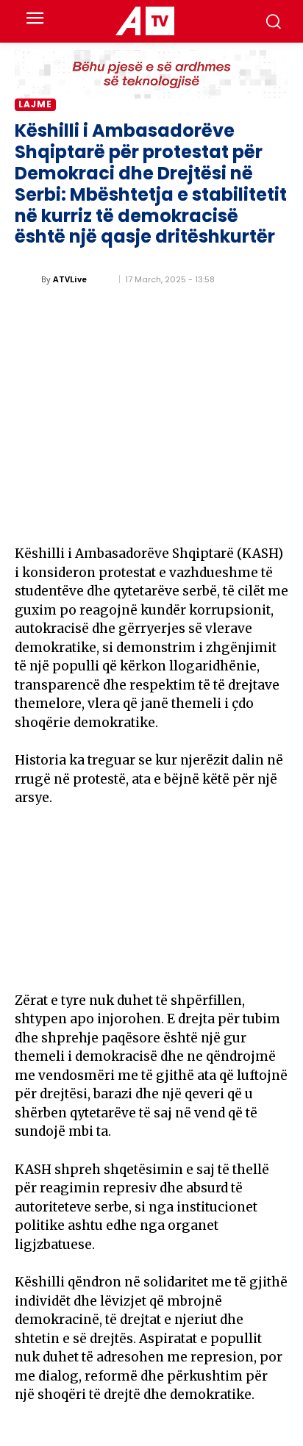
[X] (170, 513)
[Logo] (144, 21)
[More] (272, 513)
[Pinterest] (204, 513)
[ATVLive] (28, 279)
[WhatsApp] (238, 513)
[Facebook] (137, 513)
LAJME (35, 104)
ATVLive (70, 278)
